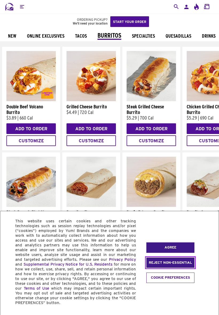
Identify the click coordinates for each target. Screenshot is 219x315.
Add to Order (31, 128)
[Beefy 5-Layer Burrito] (151, 205)
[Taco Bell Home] (9, 6)
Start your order (129, 22)
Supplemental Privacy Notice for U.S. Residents (68, 264)
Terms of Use (36, 288)
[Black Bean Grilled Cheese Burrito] (31, 205)
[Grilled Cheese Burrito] (91, 100)
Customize (31, 140)
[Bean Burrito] (91, 205)
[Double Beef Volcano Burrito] (31, 100)
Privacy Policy (122, 259)
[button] (22, 6)
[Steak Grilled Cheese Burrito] (151, 100)
